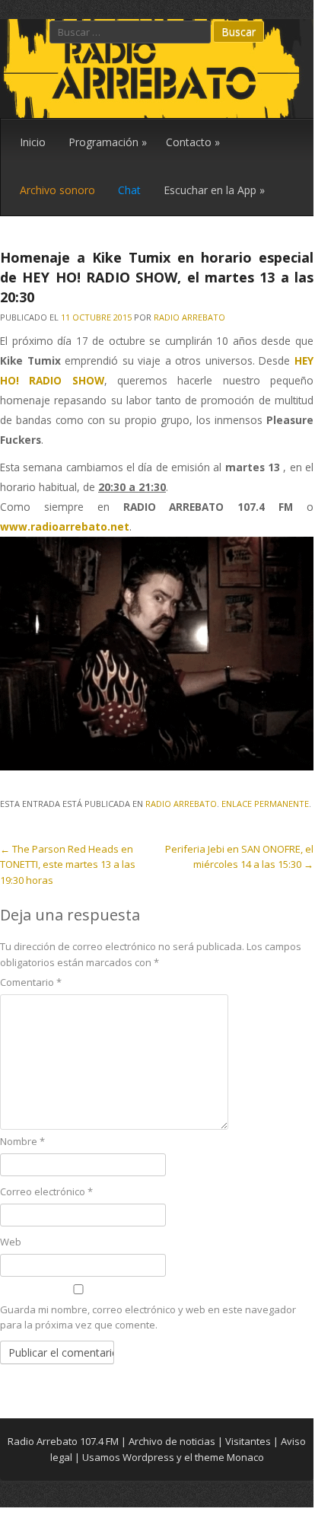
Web (10, 1242)
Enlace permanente (265, 803)
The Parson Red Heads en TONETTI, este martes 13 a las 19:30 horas (67, 865)
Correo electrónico (46, 1191)
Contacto (193, 142)
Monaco (245, 1457)
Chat (129, 190)
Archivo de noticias (172, 1441)
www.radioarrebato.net (64, 526)
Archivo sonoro (57, 190)
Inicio (33, 142)
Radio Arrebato (189, 317)
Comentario (31, 982)
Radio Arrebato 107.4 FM (63, 1441)
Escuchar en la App (214, 190)
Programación (107, 142)
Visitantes (248, 1441)
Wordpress (148, 1457)
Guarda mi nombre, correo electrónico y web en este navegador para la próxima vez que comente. (148, 1317)
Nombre (22, 1141)
